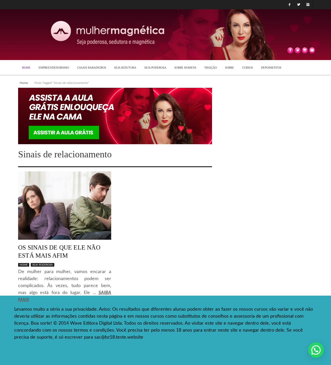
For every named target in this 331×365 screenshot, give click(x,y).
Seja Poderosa (42, 265)
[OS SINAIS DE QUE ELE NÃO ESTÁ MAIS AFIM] (64, 205)
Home (24, 82)
